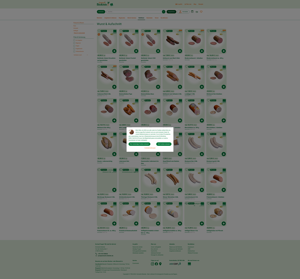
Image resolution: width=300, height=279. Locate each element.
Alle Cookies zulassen (164, 144)
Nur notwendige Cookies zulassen (139, 144)
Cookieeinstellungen (150, 148)
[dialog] (150, 139)
